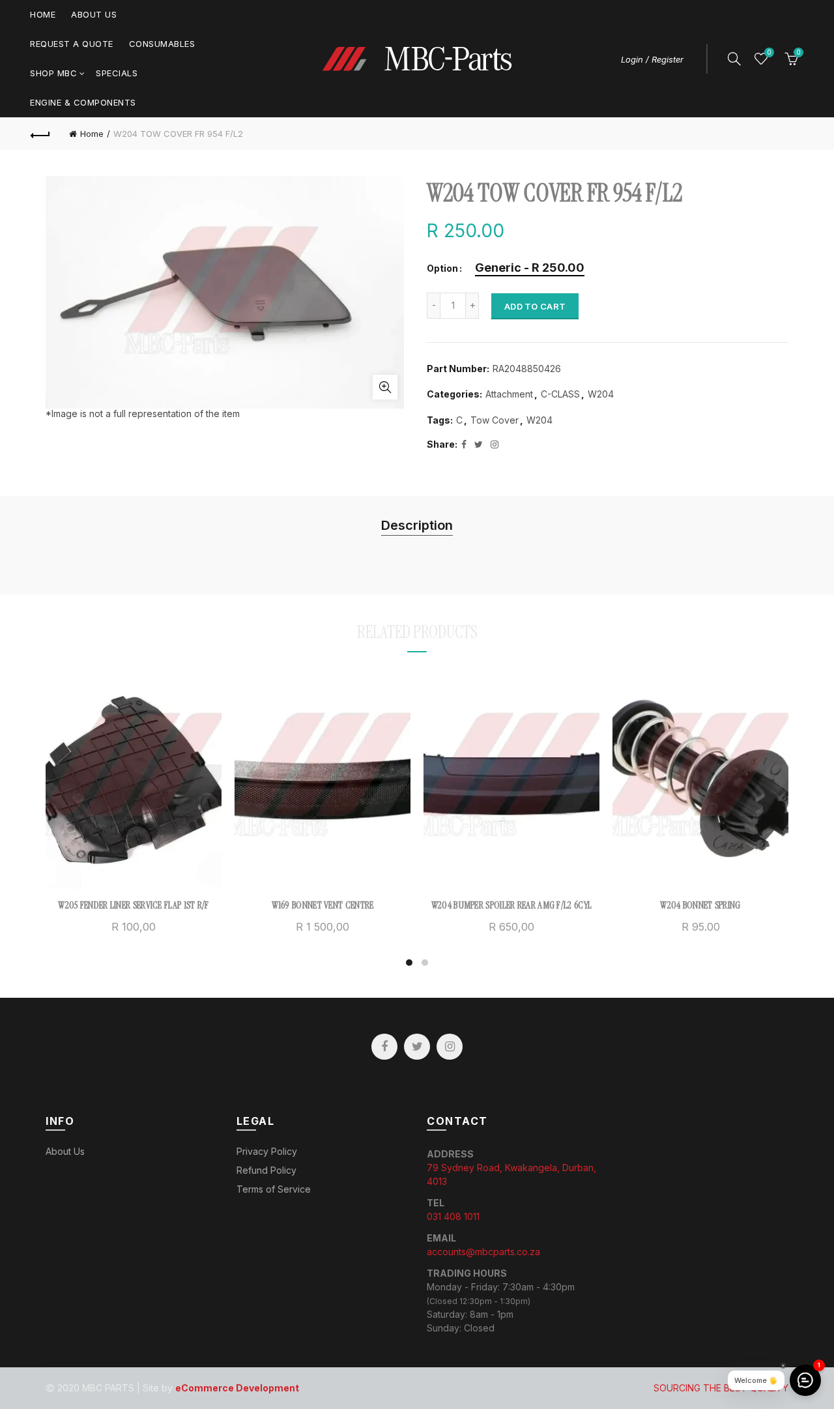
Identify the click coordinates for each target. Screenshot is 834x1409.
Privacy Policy (267, 1151)
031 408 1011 (453, 1216)
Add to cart (535, 306)
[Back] (40, 134)
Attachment (509, 393)
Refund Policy (266, 1170)
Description (417, 525)
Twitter (417, 1047)
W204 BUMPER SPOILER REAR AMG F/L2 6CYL (511, 905)
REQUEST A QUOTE (71, 43)
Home (42, 14)
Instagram (450, 1047)
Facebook (384, 1047)
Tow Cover (494, 420)
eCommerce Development (237, 1387)
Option (442, 268)
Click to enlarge (385, 387)
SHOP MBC (53, 73)
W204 (601, 393)
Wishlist (769, 52)
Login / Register (652, 59)
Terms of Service (274, 1189)
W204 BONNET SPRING (700, 905)
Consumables (162, 43)
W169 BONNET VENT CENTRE (323, 905)
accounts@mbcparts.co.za (483, 1251)
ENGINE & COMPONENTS (83, 102)
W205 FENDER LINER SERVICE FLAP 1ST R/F (133, 905)
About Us (94, 14)
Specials (116, 73)
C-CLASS (560, 393)
